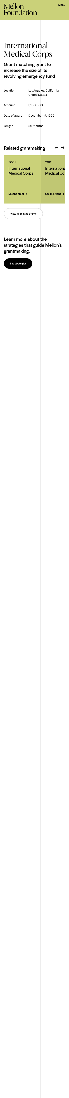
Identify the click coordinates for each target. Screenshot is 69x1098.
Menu (61, 5)
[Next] (63, 148)
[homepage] (20, 9)
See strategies (18, 263)
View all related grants (23, 214)
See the (16, 194)
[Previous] (56, 148)
